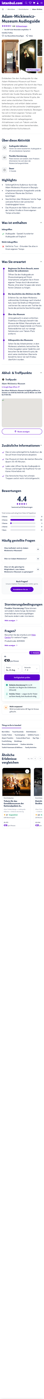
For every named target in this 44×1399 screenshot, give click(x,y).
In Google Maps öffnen (9, 387)
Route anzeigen (23, 431)
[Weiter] (40, 759)
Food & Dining (7, 741)
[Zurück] (35, 759)
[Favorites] (30, 3)
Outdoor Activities (27, 744)
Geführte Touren (33, 735)
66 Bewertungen (21, 26)
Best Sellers (6, 731)
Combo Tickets (7, 735)
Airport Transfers (7, 738)
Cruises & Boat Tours (23, 738)
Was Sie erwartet (14, 261)
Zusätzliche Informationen (21, 445)
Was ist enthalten (14, 222)
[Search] (26, 3)
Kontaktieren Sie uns (20, 589)
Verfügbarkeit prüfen (22, 677)
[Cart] (34, 3)
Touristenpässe (20, 735)
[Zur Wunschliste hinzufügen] (32, 771)
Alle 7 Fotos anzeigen (33, 70)
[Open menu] (41, 3)
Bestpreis (36, 653)
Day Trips (36, 738)
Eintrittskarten (31, 731)
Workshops (18, 741)
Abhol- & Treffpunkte (17, 372)
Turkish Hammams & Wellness (12, 747)
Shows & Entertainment (10, 744)
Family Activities (30, 747)
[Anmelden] (38, 3)
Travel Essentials (18, 731)
